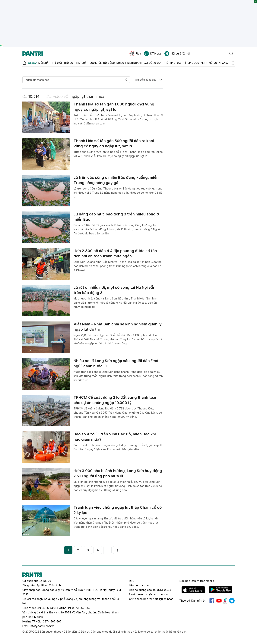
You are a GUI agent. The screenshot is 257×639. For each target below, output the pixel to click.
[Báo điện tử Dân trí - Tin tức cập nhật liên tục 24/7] (32, 53)
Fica (138, 53)
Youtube (219, 600)
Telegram (232, 600)
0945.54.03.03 (162, 589)
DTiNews (155, 53)
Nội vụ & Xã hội (180, 53)
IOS (193, 589)
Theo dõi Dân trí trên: (192, 600)
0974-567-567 (52, 621)
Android (220, 589)
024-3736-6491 (46, 607)
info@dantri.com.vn (42, 626)
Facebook (212, 600)
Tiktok (225, 600)
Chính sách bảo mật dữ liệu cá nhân (151, 598)
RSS (131, 580)
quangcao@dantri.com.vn (153, 594)
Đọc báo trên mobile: (196, 580)
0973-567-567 (81, 607)
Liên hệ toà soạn (139, 585)
